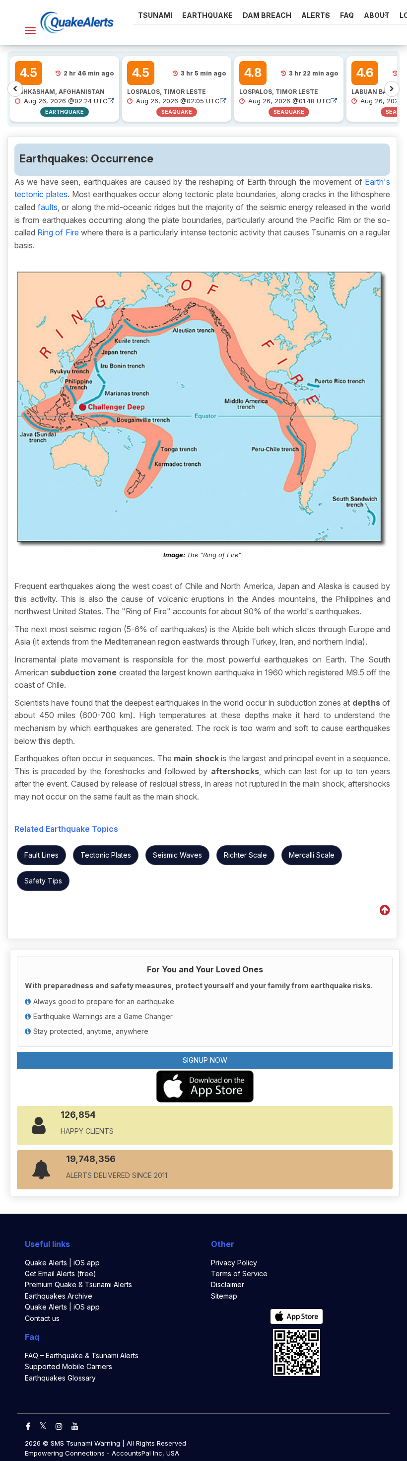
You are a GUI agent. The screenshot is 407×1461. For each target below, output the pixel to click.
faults (48, 207)
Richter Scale (245, 855)
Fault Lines (41, 855)
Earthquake (207, 15)
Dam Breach (267, 15)
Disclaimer (227, 1284)
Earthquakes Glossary (60, 1378)
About (377, 15)
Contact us (42, 1318)
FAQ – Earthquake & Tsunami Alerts (81, 1355)
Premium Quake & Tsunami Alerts (78, 1284)
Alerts (315, 15)
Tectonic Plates (105, 855)
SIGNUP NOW (205, 1060)
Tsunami (155, 15)
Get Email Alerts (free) (60, 1273)
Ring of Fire (57, 232)
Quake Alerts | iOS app (62, 1262)
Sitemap (224, 1296)
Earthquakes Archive (58, 1296)
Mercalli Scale (312, 855)
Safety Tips (43, 881)
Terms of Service (239, 1273)
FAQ (347, 15)
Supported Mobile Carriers (68, 1366)
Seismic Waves (177, 855)
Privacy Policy (234, 1262)
